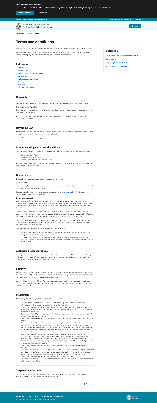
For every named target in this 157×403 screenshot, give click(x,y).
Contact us (110, 59)
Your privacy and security (115, 66)
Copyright (21, 67)
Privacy (29, 396)
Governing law (23, 70)
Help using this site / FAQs (115, 63)
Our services (22, 76)
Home (21, 33)
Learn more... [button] (43, 13)
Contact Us (20, 396)
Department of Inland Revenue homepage (121, 55)
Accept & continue (25, 13)
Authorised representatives (28, 79)
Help (36, 396)
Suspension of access (26, 88)
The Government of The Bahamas (52, 396)
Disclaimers (22, 85)
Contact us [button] (137, 19)
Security (21, 82)
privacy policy (40, 138)
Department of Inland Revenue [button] (119, 19)
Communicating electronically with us (31, 73)
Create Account (33, 33)
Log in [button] (136, 26)
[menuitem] (20, 33)
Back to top (90, 384)
